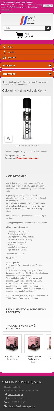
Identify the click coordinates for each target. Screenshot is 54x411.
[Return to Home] (4, 82)
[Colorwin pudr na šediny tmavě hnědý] (33, 343)
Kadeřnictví (14, 82)
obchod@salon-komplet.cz (21, 406)
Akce (10, 47)
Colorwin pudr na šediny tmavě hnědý (34, 359)
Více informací (6, 10)
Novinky (11, 52)
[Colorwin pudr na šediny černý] (12, 343)
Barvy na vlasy (28, 82)
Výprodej (12, 57)
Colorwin (42, 82)
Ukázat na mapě (15, 394)
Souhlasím (48, 6)
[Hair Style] (27, 20)
